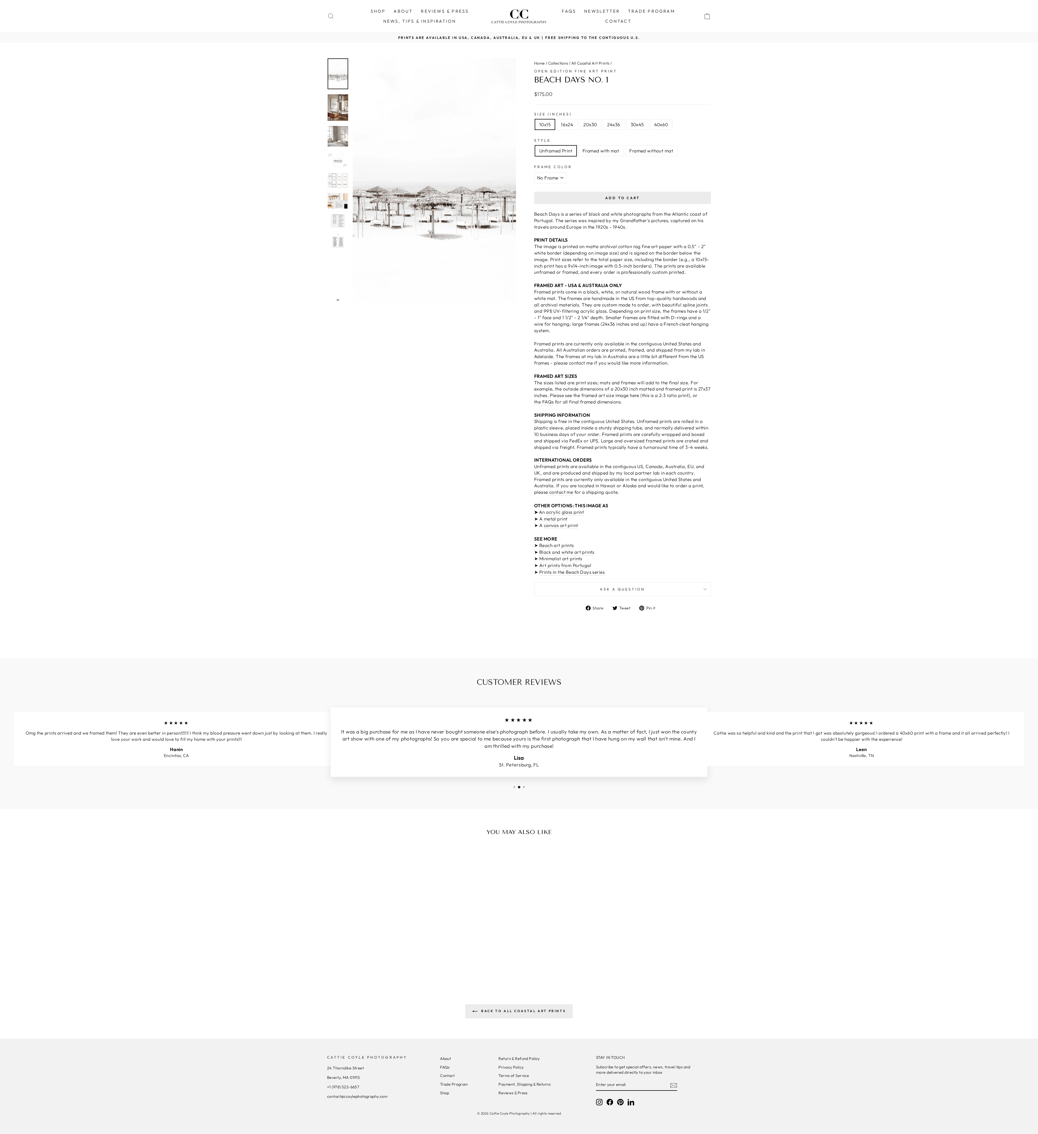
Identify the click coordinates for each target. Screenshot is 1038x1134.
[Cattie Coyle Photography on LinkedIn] (631, 1102)
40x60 (661, 124)
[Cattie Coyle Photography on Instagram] (599, 1102)
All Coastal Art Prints (590, 63)
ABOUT (403, 11)
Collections (558, 63)
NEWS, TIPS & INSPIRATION (419, 21)
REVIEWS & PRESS (445, 11)
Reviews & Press (512, 1092)
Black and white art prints (566, 552)
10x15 (545, 124)
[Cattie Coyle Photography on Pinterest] (620, 1102)
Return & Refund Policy (519, 1058)
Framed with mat (601, 151)
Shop (444, 1092)
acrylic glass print (565, 512)
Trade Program (454, 1084)
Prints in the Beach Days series (572, 572)
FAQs (569, 11)
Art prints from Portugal (565, 565)
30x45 (637, 124)
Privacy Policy (511, 1067)
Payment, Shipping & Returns (524, 1084)
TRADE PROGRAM (651, 11)
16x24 (567, 124)
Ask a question (622, 589)
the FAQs (544, 402)
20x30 (590, 124)
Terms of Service (513, 1075)
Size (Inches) (553, 114)
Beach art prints (556, 545)
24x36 (613, 124)
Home (539, 63)
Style (542, 140)
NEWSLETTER (602, 11)
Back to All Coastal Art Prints (523, 1011)
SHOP (378, 11)
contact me (561, 492)
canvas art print (561, 525)
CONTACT (618, 21)
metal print (556, 519)
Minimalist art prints (560, 558)
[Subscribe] (673, 1085)
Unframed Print (555, 151)
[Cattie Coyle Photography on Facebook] (610, 1102)
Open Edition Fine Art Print (575, 71)
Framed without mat (651, 151)
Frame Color (553, 166)
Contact (447, 1075)
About (445, 1058)
